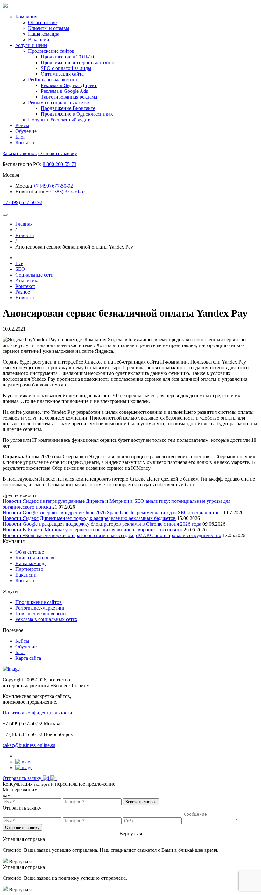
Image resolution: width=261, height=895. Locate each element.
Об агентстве (29, 552)
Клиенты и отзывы (36, 557)
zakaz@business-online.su (29, 745)
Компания (26, 16)
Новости (24, 297)
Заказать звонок (20, 153)
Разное (22, 292)
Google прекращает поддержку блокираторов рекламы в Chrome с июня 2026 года (112, 524)
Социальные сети (34, 274)
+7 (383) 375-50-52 (66, 191)
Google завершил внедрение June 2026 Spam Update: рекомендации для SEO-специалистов (121, 512)
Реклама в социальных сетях (46, 619)
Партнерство (29, 569)
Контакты (26, 142)
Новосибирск (30, 191)
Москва (24, 185)
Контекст (25, 286)
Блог (20, 137)
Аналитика (27, 280)
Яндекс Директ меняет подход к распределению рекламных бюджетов (99, 518)
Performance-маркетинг (40, 608)
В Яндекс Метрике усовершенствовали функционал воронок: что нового (102, 529)
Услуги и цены (31, 45)
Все (19, 263)
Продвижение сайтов (38, 602)
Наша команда (30, 563)
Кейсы (22, 125)
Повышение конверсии (40, 613)
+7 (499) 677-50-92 (53, 185)
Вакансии (26, 574)
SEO (20, 269)
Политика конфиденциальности (37, 712)
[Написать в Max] (53, 778)
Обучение (26, 131)
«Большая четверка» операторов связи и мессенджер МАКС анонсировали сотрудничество (122, 535)
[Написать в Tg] (46, 778)
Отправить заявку (57, 153)
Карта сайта (28, 658)
